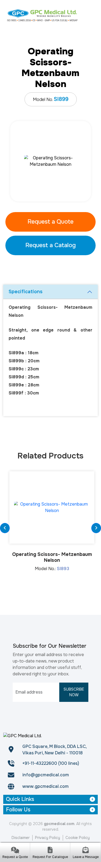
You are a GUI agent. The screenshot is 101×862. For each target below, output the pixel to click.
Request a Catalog (50, 245)
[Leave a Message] (85, 851)
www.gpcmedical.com (45, 786)
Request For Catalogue (50, 857)
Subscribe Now (74, 692)
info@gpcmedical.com (45, 775)
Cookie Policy (77, 837)
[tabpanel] (50, 161)
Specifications (26, 292)
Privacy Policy (47, 837)
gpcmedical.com (59, 823)
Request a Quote (50, 221)
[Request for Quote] (15, 851)
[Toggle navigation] (91, 15)
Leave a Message (86, 857)
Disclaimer (21, 837)
